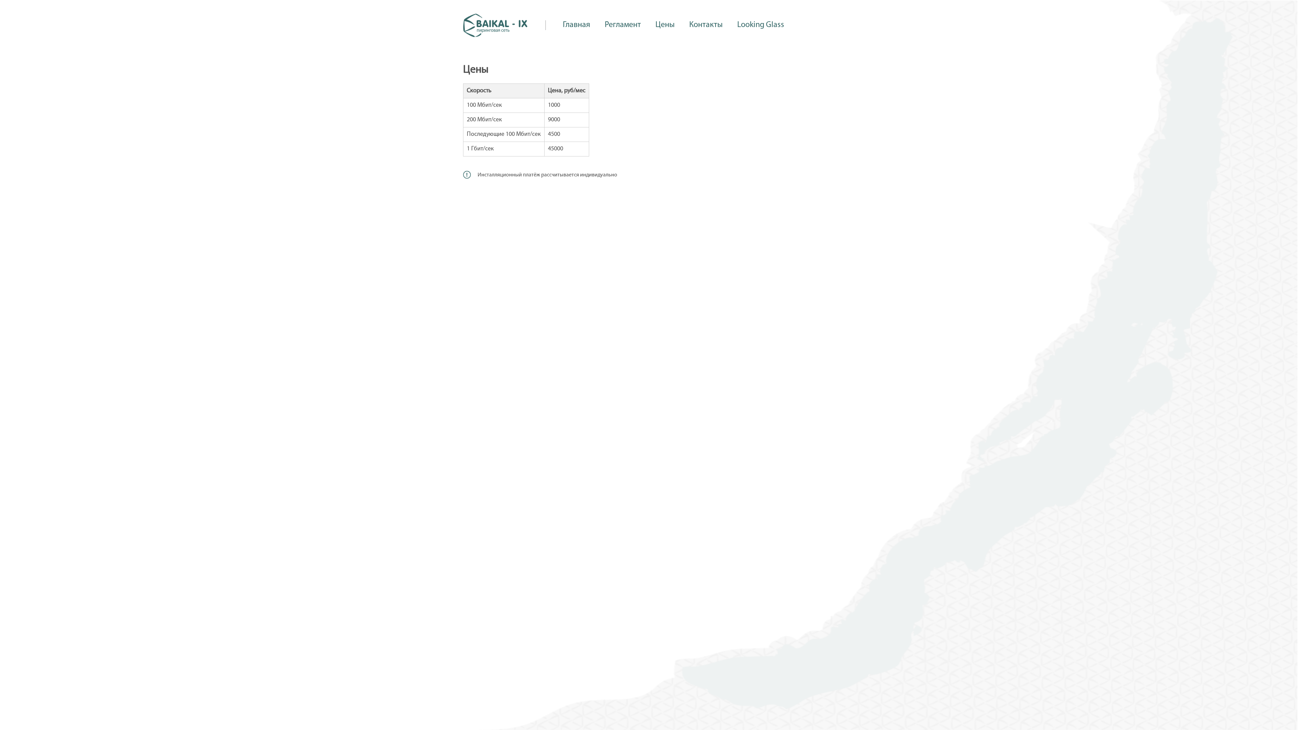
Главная (576, 25)
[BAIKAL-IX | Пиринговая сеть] (495, 36)
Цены (665, 25)
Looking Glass (760, 25)
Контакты (706, 25)
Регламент (623, 25)
